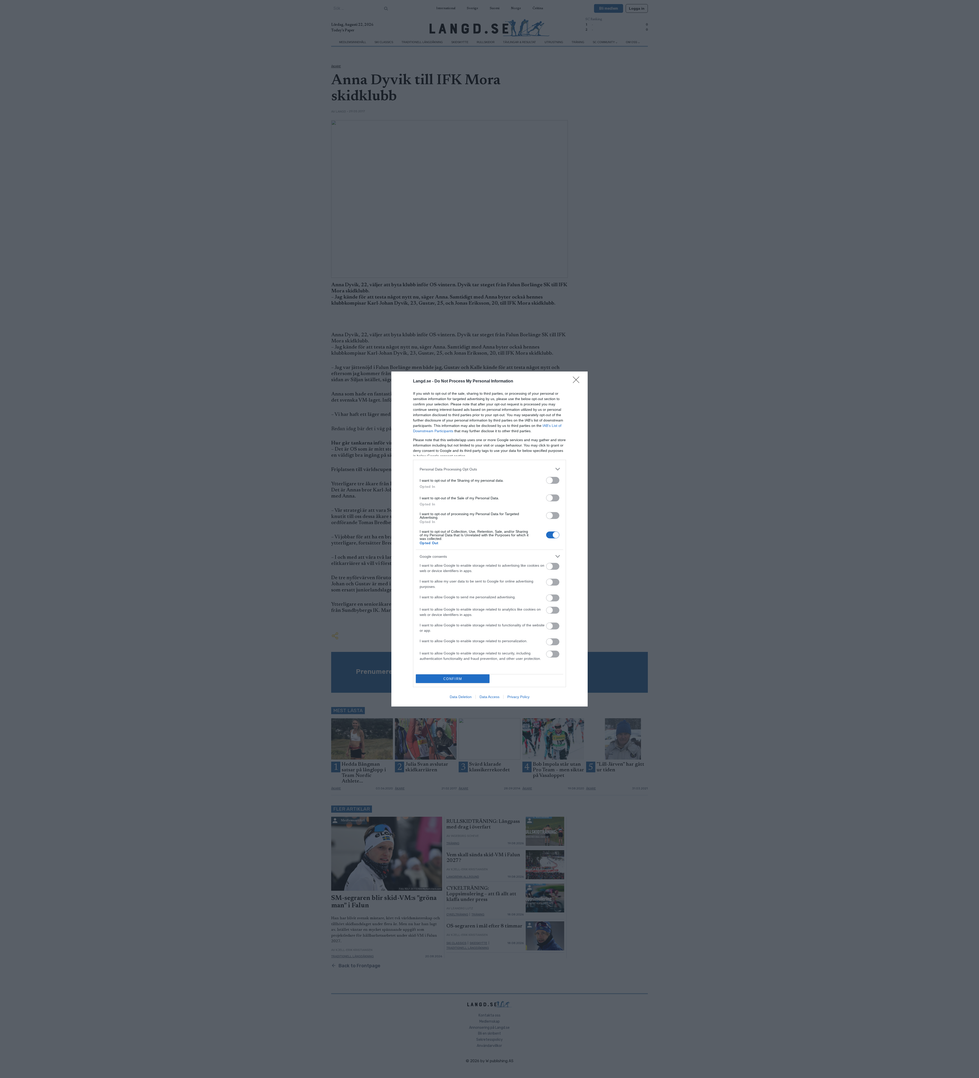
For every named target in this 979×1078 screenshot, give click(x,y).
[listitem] (489, 469)
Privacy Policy (518, 697)
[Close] (578, 381)
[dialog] (489, 539)
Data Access (489, 697)
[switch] (552, 480)
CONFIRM (452, 679)
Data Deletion (461, 697)
